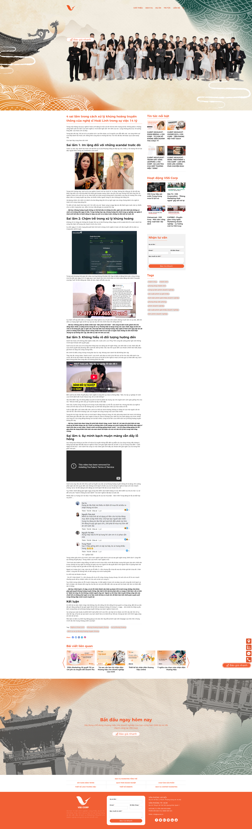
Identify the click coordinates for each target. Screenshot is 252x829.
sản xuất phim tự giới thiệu (158, 294)
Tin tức (167, 8)
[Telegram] (82, 637)
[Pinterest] (168, 820)
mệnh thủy (152, 282)
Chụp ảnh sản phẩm (166, 783)
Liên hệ (176, 8)
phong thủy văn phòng (157, 302)
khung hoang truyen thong (97, 627)
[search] (183, 7)
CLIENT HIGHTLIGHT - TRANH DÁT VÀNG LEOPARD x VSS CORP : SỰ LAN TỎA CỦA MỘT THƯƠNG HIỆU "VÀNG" (156, 162)
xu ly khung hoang (118, 627)
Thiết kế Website (126, 787)
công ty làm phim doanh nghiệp (161, 290)
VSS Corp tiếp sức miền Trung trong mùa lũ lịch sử (154, 196)
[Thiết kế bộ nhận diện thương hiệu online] (81, 658)
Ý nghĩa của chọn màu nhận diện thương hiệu (111, 668)
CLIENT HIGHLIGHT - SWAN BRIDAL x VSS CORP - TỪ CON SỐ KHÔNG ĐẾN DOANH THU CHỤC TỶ (156, 136)
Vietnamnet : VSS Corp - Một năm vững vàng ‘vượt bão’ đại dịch (156, 220)
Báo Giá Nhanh (166, 266)
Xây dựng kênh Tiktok (85, 783)
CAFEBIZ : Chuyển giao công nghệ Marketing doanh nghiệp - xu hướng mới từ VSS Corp (175, 221)
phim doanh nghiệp (156, 306)
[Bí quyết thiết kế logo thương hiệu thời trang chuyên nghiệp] (141, 658)
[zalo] (249, 647)
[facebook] (249, 653)
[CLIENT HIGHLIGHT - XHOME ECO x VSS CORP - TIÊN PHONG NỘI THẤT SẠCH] (176, 125)
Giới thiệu (138, 8)
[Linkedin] (79, 637)
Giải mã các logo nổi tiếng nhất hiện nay (171, 668)
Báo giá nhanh (82, 39)
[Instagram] (85, 637)
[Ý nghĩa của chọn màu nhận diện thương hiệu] (111, 658)
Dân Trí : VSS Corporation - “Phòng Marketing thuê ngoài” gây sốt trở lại (176, 197)
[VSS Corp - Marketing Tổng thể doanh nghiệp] (70, 8)
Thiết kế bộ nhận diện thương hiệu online (80, 668)
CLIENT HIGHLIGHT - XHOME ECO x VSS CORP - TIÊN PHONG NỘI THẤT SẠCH (175, 135)
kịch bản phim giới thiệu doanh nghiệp (163, 298)
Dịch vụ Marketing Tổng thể (126, 779)
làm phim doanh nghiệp (157, 314)
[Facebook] (73, 637)
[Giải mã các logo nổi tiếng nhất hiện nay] (171, 658)
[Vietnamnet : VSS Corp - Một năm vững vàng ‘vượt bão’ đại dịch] (156, 210)
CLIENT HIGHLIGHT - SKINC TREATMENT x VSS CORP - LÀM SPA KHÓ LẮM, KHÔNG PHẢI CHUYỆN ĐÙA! (176, 161)
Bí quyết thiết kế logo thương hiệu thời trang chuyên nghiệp (141, 668)
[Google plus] (164, 820)
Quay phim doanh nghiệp (126, 783)
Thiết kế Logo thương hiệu (85, 787)
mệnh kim (164, 282)
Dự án (158, 8)
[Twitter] (76, 637)
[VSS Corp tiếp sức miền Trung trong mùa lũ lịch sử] (156, 187)
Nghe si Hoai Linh (77, 627)
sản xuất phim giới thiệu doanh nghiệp (163, 310)
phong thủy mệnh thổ (157, 286)
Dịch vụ (149, 8)
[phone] (249, 659)
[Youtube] (176, 820)
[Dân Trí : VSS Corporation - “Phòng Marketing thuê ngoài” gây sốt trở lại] (176, 187)
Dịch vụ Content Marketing (166, 787)
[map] (248, 641)
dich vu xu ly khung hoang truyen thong (83, 631)
